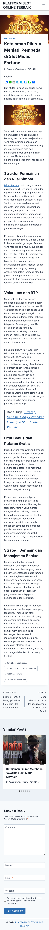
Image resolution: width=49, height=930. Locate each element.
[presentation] (24, 749)
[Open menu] (43, 5)
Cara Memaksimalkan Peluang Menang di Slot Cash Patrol (37, 701)
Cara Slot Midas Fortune (16, 663)
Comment (11, 827)
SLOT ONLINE (9, 39)
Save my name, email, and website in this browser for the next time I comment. (24, 901)
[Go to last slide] (7, 762)
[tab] (19, 791)
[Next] (42, 762)
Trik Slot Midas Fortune (15, 679)
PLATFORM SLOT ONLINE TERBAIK (20, 668)
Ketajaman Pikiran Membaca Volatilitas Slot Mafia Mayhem (24, 772)
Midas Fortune (11, 185)
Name (9, 865)
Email (9, 878)
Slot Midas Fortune (13, 674)
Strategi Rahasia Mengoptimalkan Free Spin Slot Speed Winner (12, 700)
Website (9, 890)
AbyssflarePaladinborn (16, 69)
